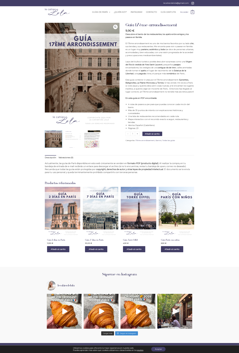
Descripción (50, 157)
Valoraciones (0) (66, 157)
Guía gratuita (168, 12)
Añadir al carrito (152, 134)
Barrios (158, 140)
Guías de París (100, 12)
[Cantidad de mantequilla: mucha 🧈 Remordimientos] (137, 311)
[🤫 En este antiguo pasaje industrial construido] (174, 311)
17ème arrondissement (145, 140)
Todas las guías (168, 140)
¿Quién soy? (120, 12)
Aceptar (158, 349)
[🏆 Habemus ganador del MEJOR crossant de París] (101, 311)
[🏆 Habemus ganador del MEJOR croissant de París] (64, 311)
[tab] (50, 157)
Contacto (151, 12)
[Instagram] (192, 3)
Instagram (136, 12)
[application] (109, 12)
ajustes (140, 350)
